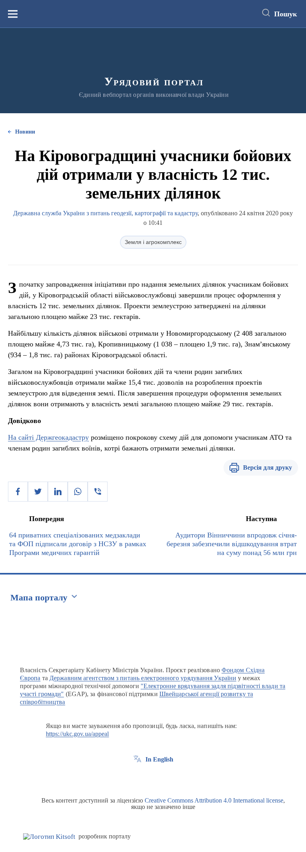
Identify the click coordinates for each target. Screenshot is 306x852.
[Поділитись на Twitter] (37, 491)
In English (159, 759)
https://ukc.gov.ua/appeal (77, 733)
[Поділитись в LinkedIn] (57, 491)
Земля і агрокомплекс (153, 242)
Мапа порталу (38, 597)
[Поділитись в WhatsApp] (77, 491)
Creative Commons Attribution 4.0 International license (214, 800)
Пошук (285, 14)
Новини (25, 132)
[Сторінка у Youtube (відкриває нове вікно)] (167, 777)
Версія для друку (267, 467)
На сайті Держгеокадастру (48, 437)
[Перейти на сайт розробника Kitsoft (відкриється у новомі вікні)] (49, 836)
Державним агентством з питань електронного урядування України (142, 678)
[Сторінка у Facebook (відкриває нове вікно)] (137, 777)
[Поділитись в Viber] (97, 491)
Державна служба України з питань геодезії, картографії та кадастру (105, 213)
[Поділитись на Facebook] (17, 491)
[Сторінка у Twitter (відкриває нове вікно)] (152, 777)
